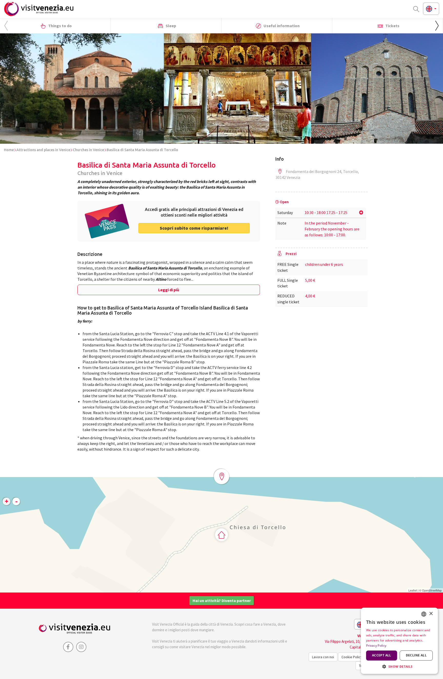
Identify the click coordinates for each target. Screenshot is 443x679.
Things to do (59, 25)
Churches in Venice (88, 150)
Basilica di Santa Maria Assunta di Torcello (142, 150)
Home (9, 150)
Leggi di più (168, 289)
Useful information (281, 25)
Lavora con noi (323, 657)
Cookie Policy (351, 657)
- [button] (16, 501)
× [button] (431, 614)
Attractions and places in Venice (43, 150)
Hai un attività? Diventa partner (222, 600)
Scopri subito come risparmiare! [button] (194, 228)
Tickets (392, 25)
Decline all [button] (416, 655)
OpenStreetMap (432, 590)
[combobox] (423, 614)
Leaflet (412, 590)
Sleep (170, 25)
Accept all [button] (381, 655)
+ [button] (6, 501)
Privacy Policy (376, 645)
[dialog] (399, 641)
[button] (437, 25)
